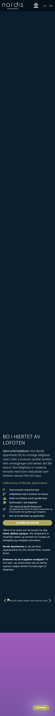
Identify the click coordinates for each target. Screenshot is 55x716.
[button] (5, 600)
